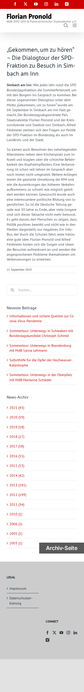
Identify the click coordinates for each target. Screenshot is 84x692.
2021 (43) (16, 407)
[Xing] (47, 640)
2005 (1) (15, 533)
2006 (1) (15, 524)
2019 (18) (16, 427)
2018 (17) (16, 436)
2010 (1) (15, 514)
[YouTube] (61, 632)
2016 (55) (16, 456)
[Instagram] (68, 632)
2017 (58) (16, 446)
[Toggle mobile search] (66, 25)
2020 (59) (16, 417)
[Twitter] (54, 632)
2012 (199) (17, 494)
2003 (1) (15, 543)
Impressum (17, 588)
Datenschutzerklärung (20, 600)
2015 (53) (16, 465)
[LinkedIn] (75, 632)
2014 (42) (16, 475)
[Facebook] (47, 632)
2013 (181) (17, 485)
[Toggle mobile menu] (75, 25)
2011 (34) (16, 504)
